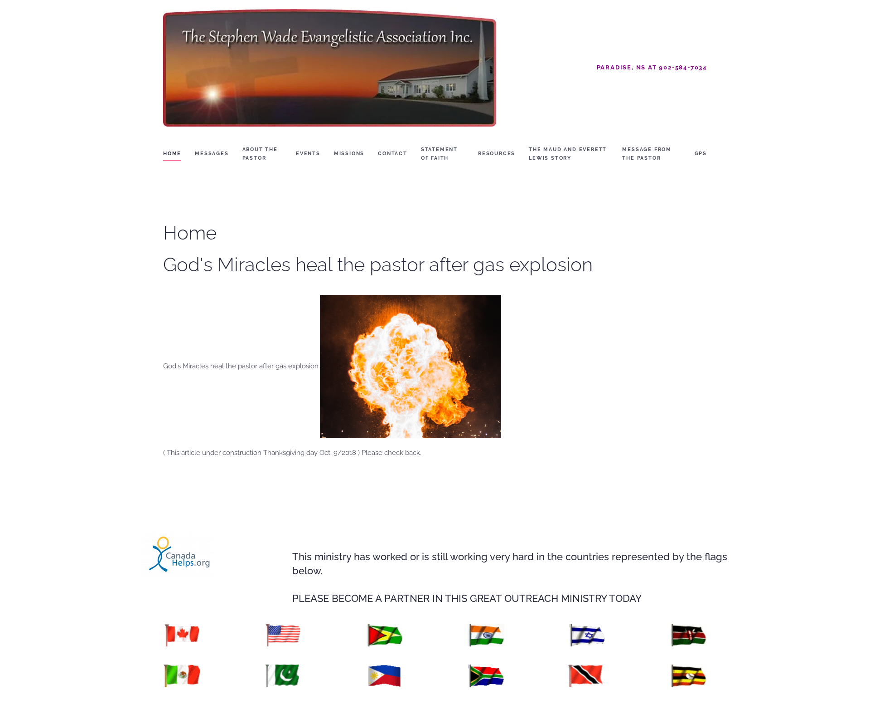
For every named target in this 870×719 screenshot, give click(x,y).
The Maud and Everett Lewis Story (568, 154)
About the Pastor (260, 154)
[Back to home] (330, 68)
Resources (496, 154)
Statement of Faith (439, 154)
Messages (211, 154)
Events (308, 154)
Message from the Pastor (647, 154)
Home (172, 154)
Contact (392, 154)
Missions (349, 154)
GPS (701, 154)
